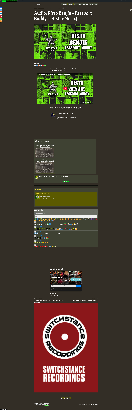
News (96, 4)
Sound (94, 211)
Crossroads (64, 4)
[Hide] (0, 22)
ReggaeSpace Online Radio (42, 193)
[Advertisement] (65, 130)
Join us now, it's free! (75, 279)
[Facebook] (35, 65)
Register (53, 289)
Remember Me (55, 288)
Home (35, 8)
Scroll (97, 211)
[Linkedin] (41, 65)
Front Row (85, 4)
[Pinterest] (43, 65)
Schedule (70, 4)
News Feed (41, 8)
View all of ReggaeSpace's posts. (57, 120)
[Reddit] (39, 65)
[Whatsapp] (45, 65)
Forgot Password (58, 289)
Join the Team (77, 4)
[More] (1, 21)
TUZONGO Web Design (93, 404)
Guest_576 (39, 231)
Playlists (91, 4)
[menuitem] (1, 1)
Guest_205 (39, 221)
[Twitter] (37, 65)
